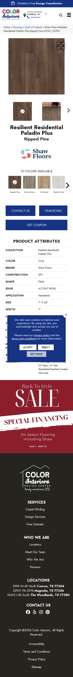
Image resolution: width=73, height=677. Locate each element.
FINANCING (53, 211)
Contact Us (20, 211)
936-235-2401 (35, 17)
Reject (46, 347)
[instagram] (41, 612)
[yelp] (34, 612)
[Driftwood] (44, 182)
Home (7, 27)
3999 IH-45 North (24, 586)
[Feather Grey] (58, 182)
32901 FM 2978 (38, 591)
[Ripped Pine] (14, 182)
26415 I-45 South (38, 595)
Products (37, 27)
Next (67, 109)
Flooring (17, 27)
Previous (5, 109)
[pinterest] (47, 612)
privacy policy (42, 335)
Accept (28, 347)
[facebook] (28, 612)
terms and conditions (24, 338)
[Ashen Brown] (29, 182)
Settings (36, 354)
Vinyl (27, 27)
